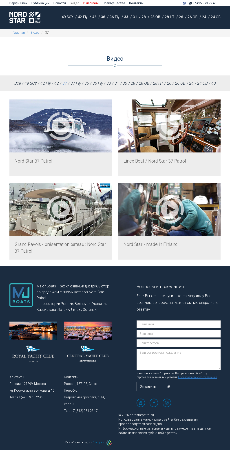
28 (144, 17)
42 (94, 17)
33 (126, 17)
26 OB (193, 17)
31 (135, 17)
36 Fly (115, 17)
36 (103, 17)
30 (125, 83)
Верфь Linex (18, 3)
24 (204, 17)
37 (64, 83)
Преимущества (114, 3)
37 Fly (76, 83)
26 (181, 17)
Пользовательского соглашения (197, 377)
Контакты (136, 3)
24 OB (216, 17)
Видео (74, 3)
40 (213, 83)
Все (17, 83)
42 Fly (83, 17)
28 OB (155, 17)
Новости (59, 3)
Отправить (148, 386)
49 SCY (68, 17)
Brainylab (99, 442)
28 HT (170, 17)
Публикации (40, 3)
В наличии (91, 3)
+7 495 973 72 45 (204, 3)
